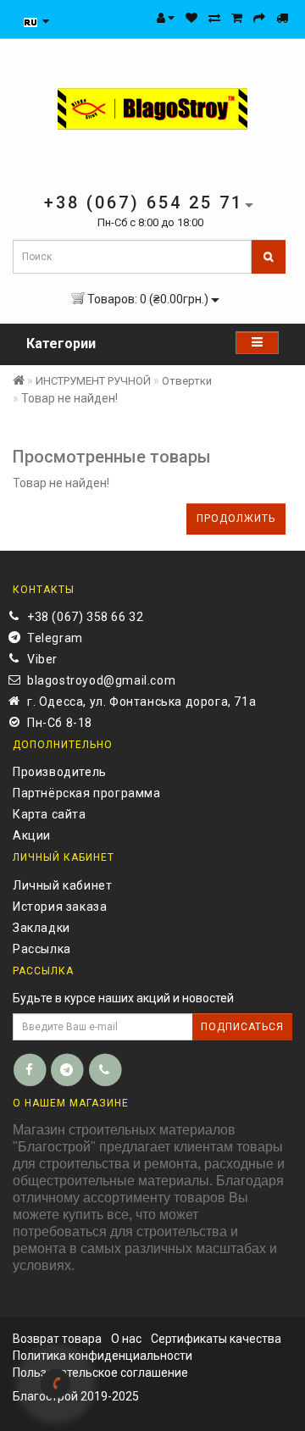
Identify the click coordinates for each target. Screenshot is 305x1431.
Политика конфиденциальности (102, 1355)
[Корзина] (236, 18)
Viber (42, 659)
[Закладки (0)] (191, 18)
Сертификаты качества (216, 1338)
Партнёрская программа (87, 793)
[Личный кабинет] (166, 18)
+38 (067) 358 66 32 (85, 617)
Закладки (41, 928)
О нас (126, 1338)
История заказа (60, 906)
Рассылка (42, 949)
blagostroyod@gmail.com (101, 680)
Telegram (55, 638)
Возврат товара (57, 1338)
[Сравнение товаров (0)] (214, 18)
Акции (32, 835)
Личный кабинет (62, 885)
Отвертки (187, 380)
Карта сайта (49, 814)
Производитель (60, 772)
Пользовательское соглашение (100, 1372)
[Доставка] (282, 18)
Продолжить (236, 518)
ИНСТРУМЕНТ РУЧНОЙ (93, 380)
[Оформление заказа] (259, 18)
